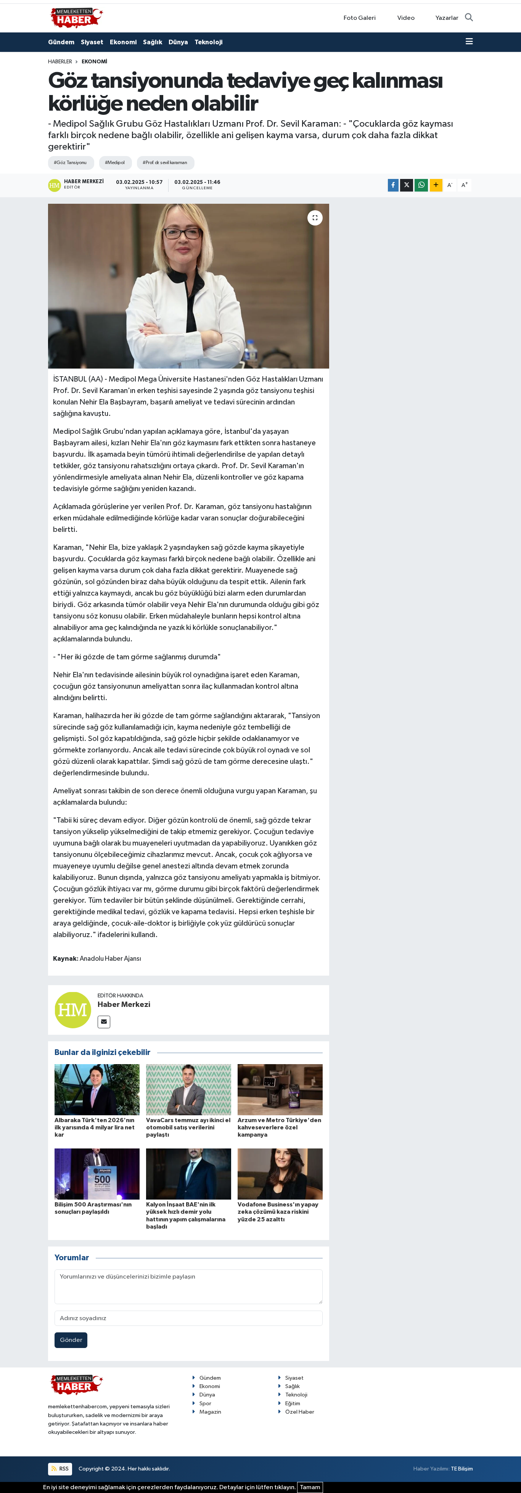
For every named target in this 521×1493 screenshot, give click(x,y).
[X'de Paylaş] (406, 185)
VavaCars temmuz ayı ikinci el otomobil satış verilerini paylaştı (188, 1127)
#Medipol (115, 162)
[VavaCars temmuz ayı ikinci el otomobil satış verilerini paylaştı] (188, 1089)
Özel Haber (299, 1412)
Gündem (61, 42)
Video (406, 18)
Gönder (71, 1340)
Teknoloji (208, 42)
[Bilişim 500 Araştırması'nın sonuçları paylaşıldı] (97, 1174)
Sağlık (152, 42)
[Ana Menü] (469, 42)
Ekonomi (123, 42)
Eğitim (292, 1403)
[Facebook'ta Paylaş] (393, 185)
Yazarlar (447, 18)
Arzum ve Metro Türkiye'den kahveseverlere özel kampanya (279, 1127)
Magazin (210, 1412)
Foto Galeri (360, 18)
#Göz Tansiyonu (70, 162)
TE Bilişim (462, 1469)
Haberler (60, 61)
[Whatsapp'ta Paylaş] (421, 185)
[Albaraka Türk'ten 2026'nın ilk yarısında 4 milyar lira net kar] (97, 1089)
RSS (63, 1469)
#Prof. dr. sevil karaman (165, 162)
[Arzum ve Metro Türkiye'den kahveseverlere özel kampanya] (280, 1089)
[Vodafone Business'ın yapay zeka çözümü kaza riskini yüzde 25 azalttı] (280, 1174)
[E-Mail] (104, 1022)
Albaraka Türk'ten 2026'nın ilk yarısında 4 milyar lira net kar (95, 1127)
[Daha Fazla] (436, 185)
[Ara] (469, 18)
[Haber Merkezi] (73, 1010)
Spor (205, 1403)
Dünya (178, 42)
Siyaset (92, 42)
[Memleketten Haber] (76, 17)
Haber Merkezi (124, 1004)
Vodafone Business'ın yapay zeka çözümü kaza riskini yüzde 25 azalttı (278, 1211)
